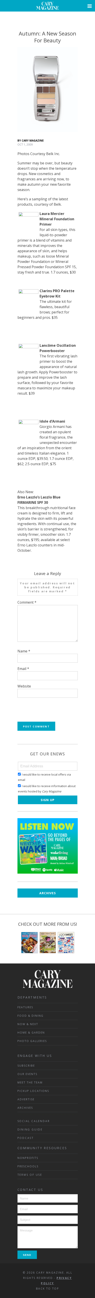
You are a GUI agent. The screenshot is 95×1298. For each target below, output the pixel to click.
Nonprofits (27, 1158)
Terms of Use (29, 1175)
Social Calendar (33, 1121)
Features (25, 1007)
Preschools (27, 1166)
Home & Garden (31, 1032)
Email (23, 668)
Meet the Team (30, 1082)
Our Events (27, 1074)
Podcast (25, 1138)
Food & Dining (30, 1016)
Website (24, 686)
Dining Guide (30, 1129)
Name (23, 651)
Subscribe (26, 1066)
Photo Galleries (32, 1041)
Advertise (25, 1099)
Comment (26, 602)
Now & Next (27, 1024)
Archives (47, 893)
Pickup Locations (33, 1091)
